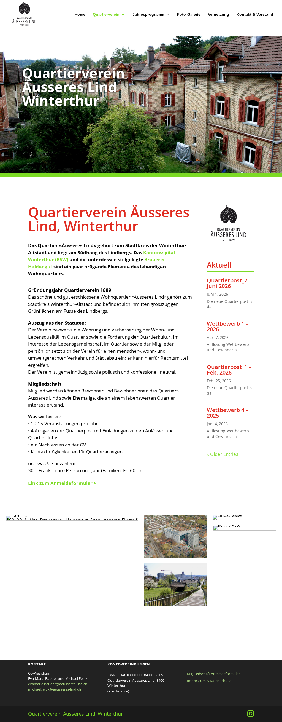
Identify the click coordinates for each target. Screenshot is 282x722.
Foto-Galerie (188, 14)
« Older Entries (222, 454)
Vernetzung (218, 14)
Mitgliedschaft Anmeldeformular (213, 673)
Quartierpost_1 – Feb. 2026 (229, 369)
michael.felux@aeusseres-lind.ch (54, 689)
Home (80, 14)
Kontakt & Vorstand (255, 14)
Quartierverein (106, 14)
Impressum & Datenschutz (209, 680)
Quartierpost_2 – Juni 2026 (229, 283)
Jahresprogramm (148, 14)
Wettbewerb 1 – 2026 (227, 326)
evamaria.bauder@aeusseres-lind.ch (57, 683)
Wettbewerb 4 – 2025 (227, 412)
